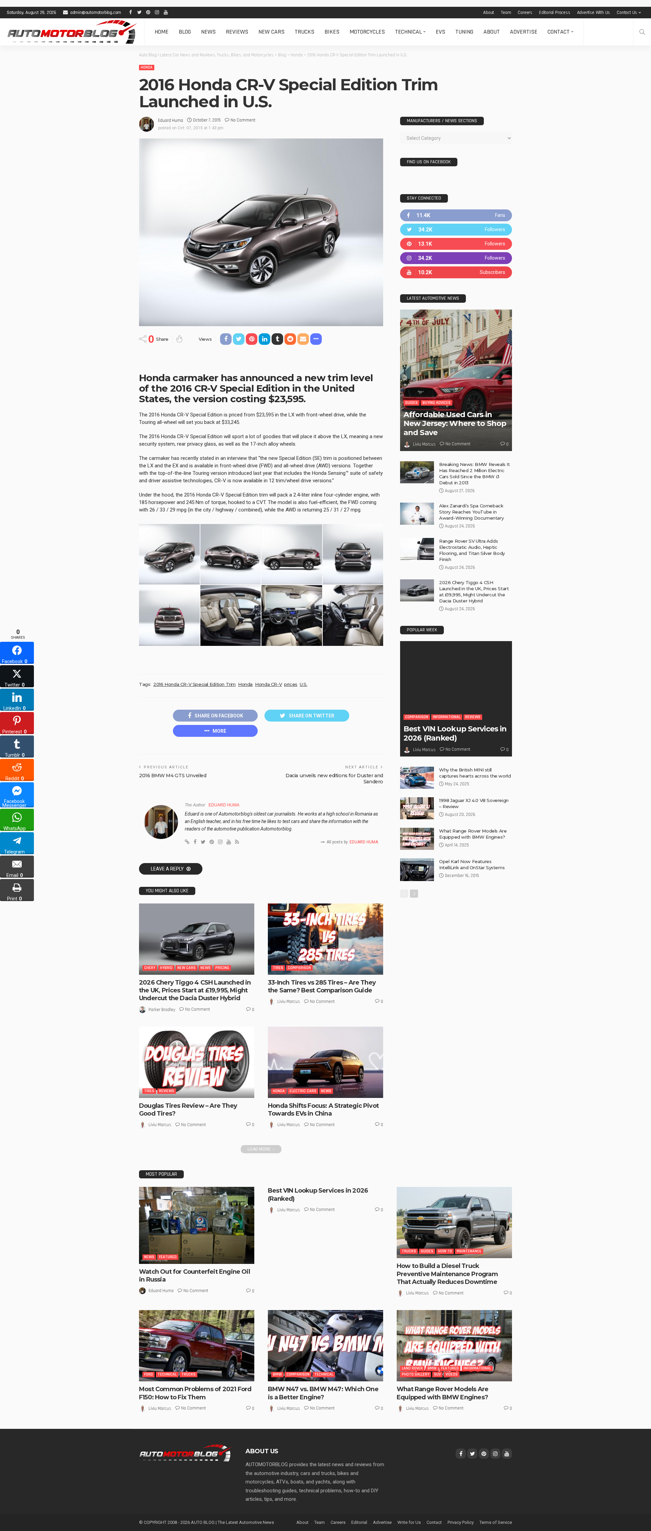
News (208, 32)
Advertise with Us (593, 13)
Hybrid (166, 967)
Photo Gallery (415, 1374)
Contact (559, 32)
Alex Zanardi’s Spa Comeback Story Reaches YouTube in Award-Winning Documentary (471, 512)
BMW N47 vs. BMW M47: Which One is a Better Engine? (323, 1393)
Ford (148, 1374)
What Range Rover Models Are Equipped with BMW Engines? (442, 1393)
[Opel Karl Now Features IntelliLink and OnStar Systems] (417, 869)
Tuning (464, 32)
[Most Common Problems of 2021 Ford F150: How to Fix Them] (196, 1345)
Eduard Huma (170, 120)
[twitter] (456, 230)
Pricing (222, 967)
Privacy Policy (461, 1522)
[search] (642, 31)
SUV (437, 1374)
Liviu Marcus (288, 1001)
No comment (243, 120)
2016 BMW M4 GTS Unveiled (172, 775)
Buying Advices (436, 402)
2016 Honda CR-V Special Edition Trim (194, 684)
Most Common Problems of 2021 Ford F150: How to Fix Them (195, 1393)
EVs (440, 32)
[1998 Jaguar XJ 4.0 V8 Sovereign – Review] (417, 808)
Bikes (331, 32)
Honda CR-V (268, 684)
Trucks (304, 32)
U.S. (303, 684)
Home (162, 32)
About (488, 13)
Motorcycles (367, 32)
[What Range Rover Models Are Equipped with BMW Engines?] (417, 839)
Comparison (299, 967)
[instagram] (456, 258)
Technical (408, 32)
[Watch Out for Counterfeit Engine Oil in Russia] (196, 1225)
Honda (147, 67)
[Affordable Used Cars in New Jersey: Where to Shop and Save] (456, 380)
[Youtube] (456, 272)
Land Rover (412, 1368)
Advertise (523, 32)
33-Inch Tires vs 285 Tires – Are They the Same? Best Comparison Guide (322, 986)
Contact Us (627, 13)
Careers (525, 13)
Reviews (237, 32)
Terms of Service (495, 1522)
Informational (446, 717)
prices (290, 684)
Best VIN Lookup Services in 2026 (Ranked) (455, 733)
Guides (411, 402)
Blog (185, 32)
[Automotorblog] (72, 32)
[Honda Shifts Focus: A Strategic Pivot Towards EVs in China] (325, 1062)
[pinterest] (456, 244)
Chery (149, 967)
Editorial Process (554, 13)
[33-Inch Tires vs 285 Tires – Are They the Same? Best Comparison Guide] (325, 939)
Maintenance (469, 1251)
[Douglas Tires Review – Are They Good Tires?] (196, 1062)
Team (506, 13)
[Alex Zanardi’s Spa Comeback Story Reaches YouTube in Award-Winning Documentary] (417, 514)
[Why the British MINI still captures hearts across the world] (417, 778)
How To (445, 1251)
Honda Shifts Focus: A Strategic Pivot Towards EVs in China (323, 1109)
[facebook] (456, 215)
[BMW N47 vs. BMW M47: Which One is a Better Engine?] (325, 1345)
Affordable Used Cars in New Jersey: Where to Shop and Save (454, 423)
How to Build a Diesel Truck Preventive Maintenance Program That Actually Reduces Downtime (447, 1274)
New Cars (271, 32)
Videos (452, 1374)
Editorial (359, 1522)
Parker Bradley (162, 1009)
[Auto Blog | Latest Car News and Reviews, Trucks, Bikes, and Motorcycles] (185, 1453)
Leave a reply (168, 869)
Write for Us (409, 1522)
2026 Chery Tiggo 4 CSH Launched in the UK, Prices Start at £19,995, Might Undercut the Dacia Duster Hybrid (195, 990)
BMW (277, 1374)
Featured (168, 1256)
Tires (278, 967)
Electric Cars (303, 1091)
